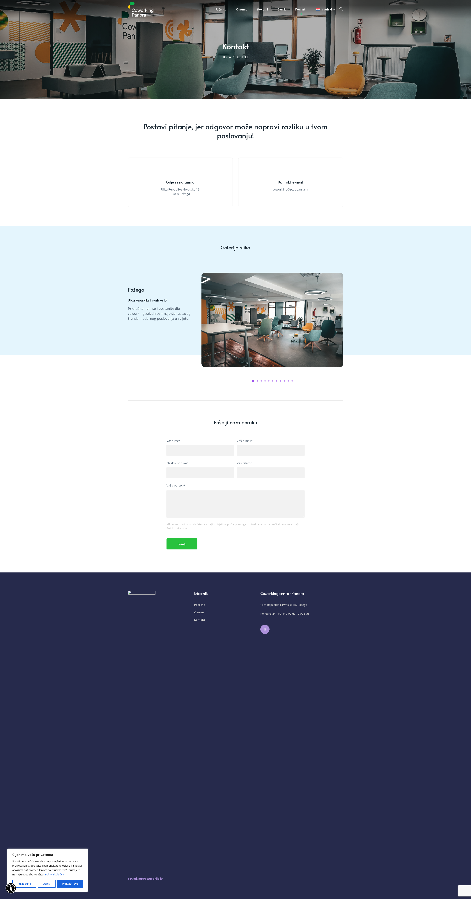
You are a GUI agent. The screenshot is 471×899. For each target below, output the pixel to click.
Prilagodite (24, 883)
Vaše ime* (173, 441)
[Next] (138, 274)
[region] (47, 870)
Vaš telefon (244, 463)
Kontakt (199, 619)
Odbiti (46, 883)
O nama (199, 612)
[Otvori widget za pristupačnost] (11, 888)
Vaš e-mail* (245, 441)
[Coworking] (140, 9)
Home (227, 57)
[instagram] (265, 629)
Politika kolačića (54, 874)
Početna (199, 605)
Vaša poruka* (176, 485)
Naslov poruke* (178, 463)
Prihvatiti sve (70, 883)
